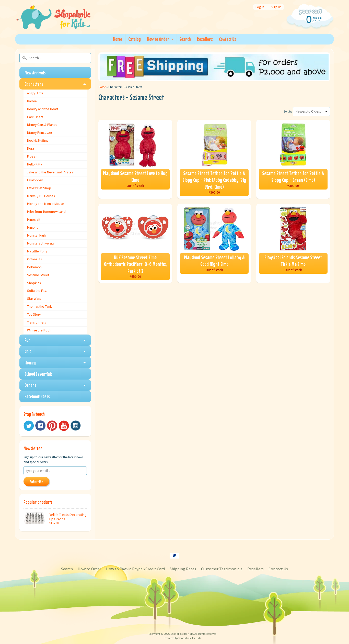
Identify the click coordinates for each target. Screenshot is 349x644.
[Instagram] (76, 425)
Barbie (32, 101)
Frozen (32, 156)
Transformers (36, 322)
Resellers (205, 39)
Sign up (276, 7)
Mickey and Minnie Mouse (45, 204)
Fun (27, 340)
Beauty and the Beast (42, 109)
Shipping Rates (183, 568)
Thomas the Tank (39, 306)
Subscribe (36, 481)
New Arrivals (35, 72)
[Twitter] (29, 425)
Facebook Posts (37, 396)
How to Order (158, 39)
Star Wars (34, 298)
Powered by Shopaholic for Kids (183, 638)
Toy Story (34, 314)
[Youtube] (64, 425)
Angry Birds (35, 93)
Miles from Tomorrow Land (46, 211)
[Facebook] (40, 425)
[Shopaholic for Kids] (53, 22)
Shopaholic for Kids (181, 634)
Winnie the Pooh (39, 330)
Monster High (36, 235)
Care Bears (35, 117)
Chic (28, 351)
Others (30, 385)
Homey (30, 362)
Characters (34, 84)
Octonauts (34, 259)
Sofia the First (37, 290)
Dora (30, 148)
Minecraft (33, 219)
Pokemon (34, 267)
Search (185, 39)
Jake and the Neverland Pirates (50, 172)
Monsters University (40, 243)
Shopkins (34, 283)
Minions (32, 227)
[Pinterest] (52, 425)
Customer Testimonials (221, 568)
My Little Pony (37, 251)
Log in (259, 7)
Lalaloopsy (35, 180)
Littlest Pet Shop (39, 188)
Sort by (288, 111)
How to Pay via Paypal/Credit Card (135, 568)
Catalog (134, 39)
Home (117, 39)
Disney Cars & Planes (42, 125)
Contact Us (227, 39)
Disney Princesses (39, 132)
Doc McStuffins (37, 140)
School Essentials (39, 374)
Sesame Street (38, 275)
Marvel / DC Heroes (41, 196)
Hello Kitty (34, 164)
